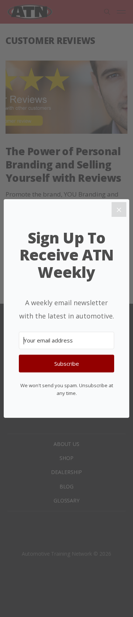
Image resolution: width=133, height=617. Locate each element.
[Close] (119, 209)
